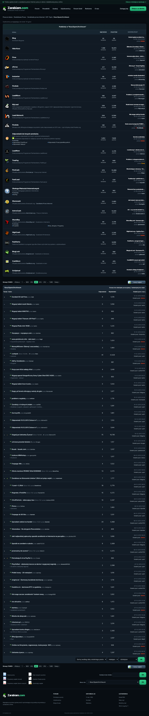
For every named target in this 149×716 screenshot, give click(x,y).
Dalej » (57, 282)
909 (27, 282)
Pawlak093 (41, 493)
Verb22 (42, 551)
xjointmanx (141, 224)
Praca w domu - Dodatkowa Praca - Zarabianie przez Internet (24, 17)
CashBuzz (16, 261)
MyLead (15, 104)
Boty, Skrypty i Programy (56, 226)
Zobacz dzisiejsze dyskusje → (136, 2)
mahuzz (142, 154)
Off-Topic (49, 17)
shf (144, 264)
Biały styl (121, 700)
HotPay (15, 194)
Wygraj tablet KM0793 (20, 311)
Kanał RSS (122, 697)
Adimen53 (44, 420)
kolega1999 (52, 594)
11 (102, 551)
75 (102, 435)
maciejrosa (46, 346)
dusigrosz (48, 587)
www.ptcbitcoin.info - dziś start (23, 339)
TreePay (15, 160)
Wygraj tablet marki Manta (22, 304)
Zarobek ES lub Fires (19, 297)
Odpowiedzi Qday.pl (19, 144)
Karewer (142, 89)
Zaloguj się (124, 9)
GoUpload (16, 271)
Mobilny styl (122, 703)
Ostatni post (137, 292)
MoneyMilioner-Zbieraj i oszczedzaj (25, 346)
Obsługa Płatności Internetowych (25, 188)
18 (102, 485)
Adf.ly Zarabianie (18, 361)
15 (102, 493)
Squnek (142, 60)
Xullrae (22, 506)
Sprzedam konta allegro (21, 629)
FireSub (15, 86)
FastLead (16, 179)
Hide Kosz (16, 49)
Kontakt (88, 700)
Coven (38, 558)
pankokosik (141, 450)
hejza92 (142, 182)
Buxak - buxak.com (19, 449)
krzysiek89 (27, 413)
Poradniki (46, 9)
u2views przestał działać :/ (22, 442)
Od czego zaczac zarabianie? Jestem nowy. (28, 594)
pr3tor (38, 369)
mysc (143, 118)
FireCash (15, 170)
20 (102, 522)
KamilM (142, 508)
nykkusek (142, 254)
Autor (10, 292)
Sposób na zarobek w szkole (22, 543)
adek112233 (40, 543)
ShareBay (16, 220)
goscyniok (33, 455)
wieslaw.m (37, 629)
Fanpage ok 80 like (19, 514)
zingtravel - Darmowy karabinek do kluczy (27, 580)
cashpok (15, 354)
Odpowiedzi (102, 292)
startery (15, 608)
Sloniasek (142, 400)
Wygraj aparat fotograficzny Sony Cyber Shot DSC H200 (33, 375)
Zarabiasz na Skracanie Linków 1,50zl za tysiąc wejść (32, 478)
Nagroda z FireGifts (19, 493)
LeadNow (16, 151)
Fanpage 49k (17, 464)
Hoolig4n (142, 204)
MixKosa (142, 50)
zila (144, 245)
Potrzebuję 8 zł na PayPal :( (22, 558)
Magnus (142, 392)
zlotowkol (142, 70)
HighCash (16, 232)
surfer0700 (141, 371)
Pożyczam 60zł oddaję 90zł (22, 369)
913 (45, 282)
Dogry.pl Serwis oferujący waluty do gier (27, 391)
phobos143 (72, 536)
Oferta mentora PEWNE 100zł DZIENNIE (26, 471)
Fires (14, 57)
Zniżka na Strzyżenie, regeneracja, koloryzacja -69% (31, 645)
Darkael (31, 361)
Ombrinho (142, 334)
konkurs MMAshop (19, 455)
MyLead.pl (141, 108)
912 (40, 282)
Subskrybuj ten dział (138, 287)
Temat (5, 292)
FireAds (15, 125)
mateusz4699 (50, 500)
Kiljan (143, 173)
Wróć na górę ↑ (124, 706)
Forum (37, 9)
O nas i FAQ (89, 697)
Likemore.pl (16, 622)
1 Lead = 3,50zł (17, 485)
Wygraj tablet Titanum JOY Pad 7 (24, 319)
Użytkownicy (66, 9)
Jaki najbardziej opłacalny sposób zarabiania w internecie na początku (38, 536)
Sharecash (16, 201)
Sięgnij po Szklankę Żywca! (22, 435)
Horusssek (49, 391)
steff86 (38, 404)
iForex (14, 506)
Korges (38, 442)
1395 (51, 282)
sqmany (38, 573)
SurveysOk (16, 413)
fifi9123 (27, 622)
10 (29, 354)
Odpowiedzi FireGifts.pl (20, 142)
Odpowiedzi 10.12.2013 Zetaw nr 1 (24, 420)
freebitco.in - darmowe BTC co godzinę (26, 587)
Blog (14, 38)
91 (102, 355)
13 (102, 471)
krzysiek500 (30, 637)
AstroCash (16, 211)
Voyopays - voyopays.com (22, 333)
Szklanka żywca (18, 652)
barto (37, 304)
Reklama (88, 9)
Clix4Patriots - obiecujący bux (23, 500)
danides (38, 333)
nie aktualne (16, 602)
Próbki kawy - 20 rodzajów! (22, 573)
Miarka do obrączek (19, 616)
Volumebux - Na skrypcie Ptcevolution (26, 529)
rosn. (143, 292)
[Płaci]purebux (17, 637)
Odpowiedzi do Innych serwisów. (25, 134)
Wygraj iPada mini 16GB (21, 326)
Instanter (16, 76)
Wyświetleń (112, 292)
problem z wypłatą (18, 398)
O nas (97, 9)
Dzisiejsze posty (58, 697)
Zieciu (143, 458)
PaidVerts (16, 242)
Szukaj (55, 9)
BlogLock (16, 251)
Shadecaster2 (140, 213)
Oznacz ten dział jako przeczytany (119, 287)
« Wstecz (17, 282)
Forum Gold (78, 9)
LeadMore (16, 95)
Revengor (142, 98)
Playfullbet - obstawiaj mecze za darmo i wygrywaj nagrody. (34, 564)
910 (31, 282)
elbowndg (141, 79)
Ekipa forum (57, 703)
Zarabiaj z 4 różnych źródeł (22, 404)
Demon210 (52, 435)
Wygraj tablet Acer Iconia (21, 384)
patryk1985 (141, 501)
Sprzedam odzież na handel (22, 522)
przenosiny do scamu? (20, 551)
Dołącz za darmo (138, 8)
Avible (27, 464)
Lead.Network (17, 115)
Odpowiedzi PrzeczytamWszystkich (59, 142)
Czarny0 (24, 608)
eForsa (15, 67)
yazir (143, 356)
